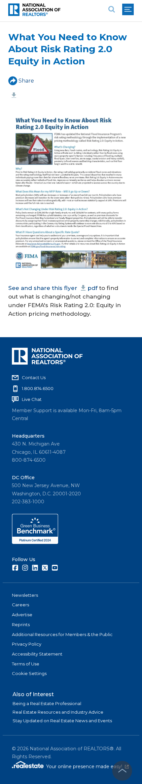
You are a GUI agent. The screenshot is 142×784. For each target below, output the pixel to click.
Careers (20, 604)
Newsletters (25, 595)
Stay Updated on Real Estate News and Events (62, 720)
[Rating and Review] (35, 542)
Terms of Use (25, 663)
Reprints (21, 624)
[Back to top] (122, 771)
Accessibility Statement (37, 654)
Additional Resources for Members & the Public (62, 634)
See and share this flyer (52, 288)
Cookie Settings (29, 673)
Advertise (22, 614)
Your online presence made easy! (87, 766)
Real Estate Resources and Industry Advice (58, 712)
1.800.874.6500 (37, 388)
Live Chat (32, 399)
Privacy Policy (26, 644)
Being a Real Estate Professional (47, 703)
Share (26, 81)
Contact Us (34, 377)
